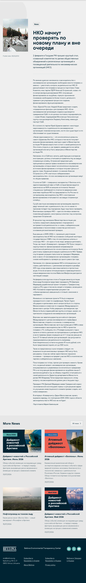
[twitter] (74, 549)
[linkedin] (69, 549)
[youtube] (79, 549)
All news (75, 423)
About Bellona (29, 565)
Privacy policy (50, 565)
